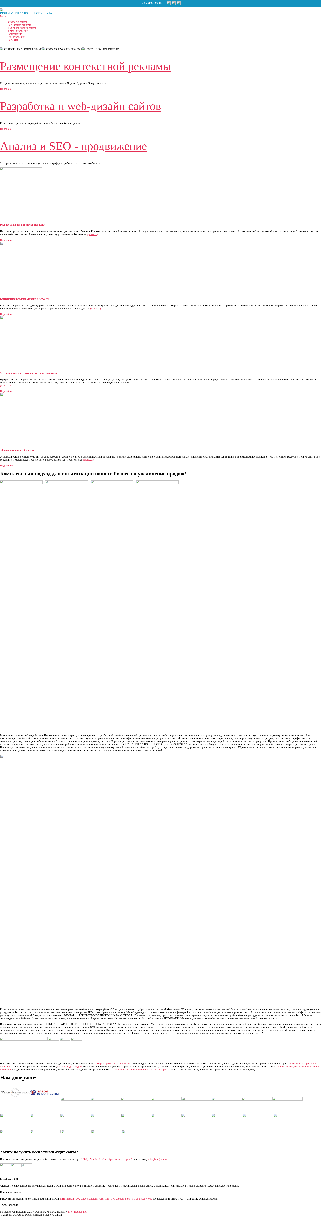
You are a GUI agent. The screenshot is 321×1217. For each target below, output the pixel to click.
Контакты (12, 39)
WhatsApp (107, 1159)
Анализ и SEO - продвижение (73, 146)
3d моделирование (17, 30)
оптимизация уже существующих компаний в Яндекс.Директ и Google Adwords (106, 1198)
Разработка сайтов (17, 21)
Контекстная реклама (19, 24)
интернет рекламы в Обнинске (112, 1063)
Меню (3, 16)
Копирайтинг (14, 33)
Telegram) (126, 1159)
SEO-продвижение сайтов (22, 27)
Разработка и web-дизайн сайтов (80, 106)
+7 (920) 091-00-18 (151, 2)
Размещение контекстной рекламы (85, 66)
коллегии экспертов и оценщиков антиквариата (142, 1069)
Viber (117, 1159)
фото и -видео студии (69, 1066)
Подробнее (6, 88)
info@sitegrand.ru (157, 1159)
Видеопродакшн (16, 36)
